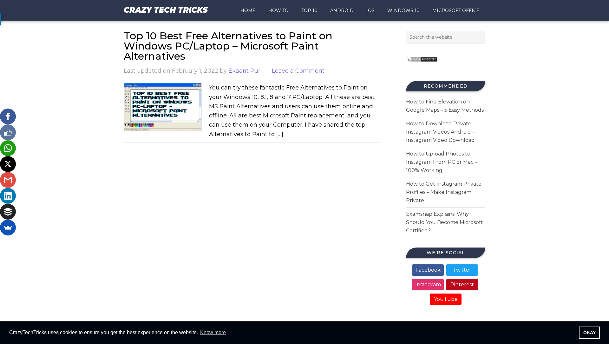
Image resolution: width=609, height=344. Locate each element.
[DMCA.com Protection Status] (422, 64)
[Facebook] (8, 116)
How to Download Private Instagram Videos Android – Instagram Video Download (440, 132)
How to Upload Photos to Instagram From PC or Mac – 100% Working (441, 162)
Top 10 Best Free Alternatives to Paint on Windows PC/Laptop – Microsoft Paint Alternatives (228, 46)
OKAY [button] (589, 332)
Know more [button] (213, 332)
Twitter (462, 270)
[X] (8, 164)
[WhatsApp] (8, 148)
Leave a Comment (298, 70)
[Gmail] (8, 180)
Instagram (428, 284)
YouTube (446, 299)
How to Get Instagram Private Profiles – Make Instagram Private (443, 192)
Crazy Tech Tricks (166, 10)
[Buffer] (8, 212)
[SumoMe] (8, 227)
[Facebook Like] (8, 132)
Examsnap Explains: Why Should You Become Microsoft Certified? (444, 222)
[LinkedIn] (8, 196)
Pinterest (462, 284)
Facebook (428, 270)
